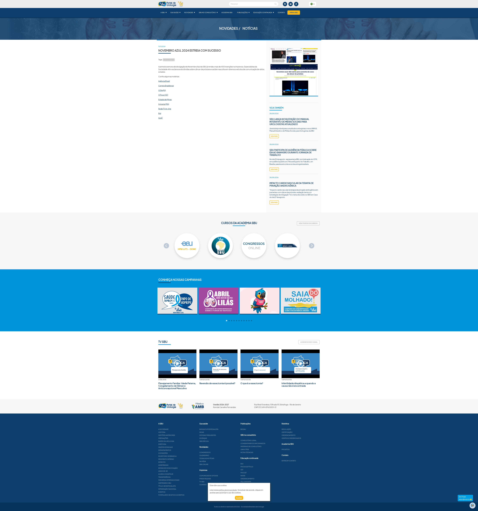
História (161, 432)
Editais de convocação (168, 468)
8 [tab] (244, 320)
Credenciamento (247, 479)
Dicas (201, 432)
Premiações (163, 438)
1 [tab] (226, 320)
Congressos (204, 452)
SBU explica (204, 441)
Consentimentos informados (252, 443)
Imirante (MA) (163, 104)
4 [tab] (234, 320)
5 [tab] (236, 320)
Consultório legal (248, 440)
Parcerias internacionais (168, 480)
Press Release (205, 479)
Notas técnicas (246, 452)
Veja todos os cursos (308, 223)
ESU (241, 464)
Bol (159, 113)
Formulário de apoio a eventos (171, 495)
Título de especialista (167, 486)
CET (241, 470)
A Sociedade (163, 429)
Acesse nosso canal (309, 342)
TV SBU (201, 482)
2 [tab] (229, 320)
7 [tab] (241, 320)
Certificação (287, 432)
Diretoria (162, 444)
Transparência (164, 477)
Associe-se (163, 471)
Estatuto (162, 462)
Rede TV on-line (164, 109)
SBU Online (203, 464)
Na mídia (202, 461)
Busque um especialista (208, 429)
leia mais (274, 136)
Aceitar (239, 498)
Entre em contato (289, 461)
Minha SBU (294, 12)
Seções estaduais (165, 447)
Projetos (286, 449)
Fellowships (245, 482)
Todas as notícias (206, 458)
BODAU (243, 429)
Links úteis (244, 449)
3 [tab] (231, 320)
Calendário (204, 455)
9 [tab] (246, 320)
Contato (281, 12)
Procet (243, 473)
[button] (312, 4)
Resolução (286, 429)
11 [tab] (251, 320)
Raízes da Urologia (166, 441)
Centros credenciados (291, 438)
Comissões (163, 453)
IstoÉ (160, 118)
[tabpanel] (177, 301)
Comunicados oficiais (208, 476)
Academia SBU (226, 12)
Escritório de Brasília (167, 456)
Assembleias (163, 465)
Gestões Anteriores (166, 435)
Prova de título (246, 467)
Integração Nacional (167, 489)
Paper (242, 476)
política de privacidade (227, 490)
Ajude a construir (165, 474)
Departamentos (164, 450)
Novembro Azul (168, 60)
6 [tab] (239, 320)
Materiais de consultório (251, 446)
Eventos (161, 492)
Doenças (203, 438)
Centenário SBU (164, 483)
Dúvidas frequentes (207, 435)
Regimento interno (166, 459)
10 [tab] (249, 320)
